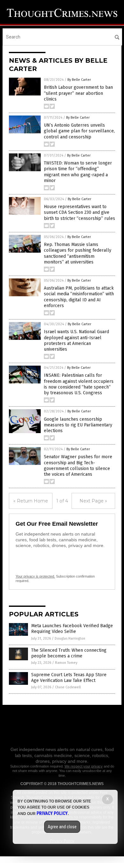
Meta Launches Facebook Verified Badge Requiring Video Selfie (72, 628)
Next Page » (93, 501)
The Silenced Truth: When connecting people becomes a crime (69, 653)
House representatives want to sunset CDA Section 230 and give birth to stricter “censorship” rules (79, 212)
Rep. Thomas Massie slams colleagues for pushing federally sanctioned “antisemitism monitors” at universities (77, 253)
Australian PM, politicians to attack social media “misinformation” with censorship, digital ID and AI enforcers (79, 296)
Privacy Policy (52, 813)
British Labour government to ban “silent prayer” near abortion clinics (78, 93)
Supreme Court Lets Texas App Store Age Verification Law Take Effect (69, 677)
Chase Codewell (68, 687)
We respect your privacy (84, 766)
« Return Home (30, 501)
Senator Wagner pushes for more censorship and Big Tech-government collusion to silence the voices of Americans (78, 465)
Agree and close (62, 826)
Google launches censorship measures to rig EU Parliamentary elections (78, 425)
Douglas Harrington (70, 638)
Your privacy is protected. (35, 576)
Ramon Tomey (66, 663)
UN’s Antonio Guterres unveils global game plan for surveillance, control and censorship (79, 131)
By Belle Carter (79, 80)
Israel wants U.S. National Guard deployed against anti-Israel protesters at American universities (76, 340)
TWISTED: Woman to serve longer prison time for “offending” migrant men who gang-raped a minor (78, 171)
